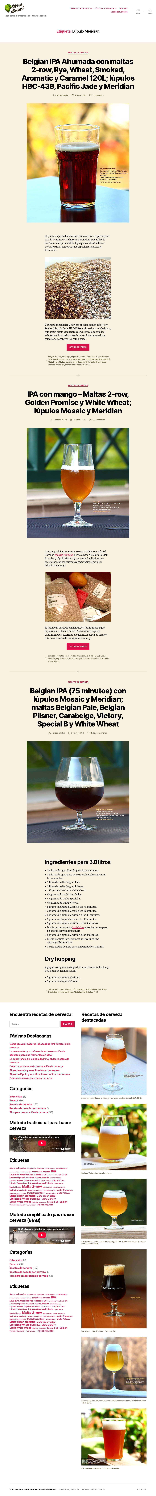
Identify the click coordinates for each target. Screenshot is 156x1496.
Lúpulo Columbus (18, 1183)
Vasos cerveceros (119, 12)
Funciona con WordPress (93, 1489)
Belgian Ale (31, 1168)
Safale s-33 (86, 365)
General (14, 1100)
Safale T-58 (93, 992)
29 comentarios (98, 420)
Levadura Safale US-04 (58, 1175)
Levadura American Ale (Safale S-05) (84, 656)
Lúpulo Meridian (78, 356)
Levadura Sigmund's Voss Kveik (21, 1178)
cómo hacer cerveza (41, 1172)
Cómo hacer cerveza (104, 8)
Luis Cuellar (63, 95)
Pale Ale (35, 1202)
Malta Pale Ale (63, 1193)
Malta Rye (60, 365)
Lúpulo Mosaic (62, 658)
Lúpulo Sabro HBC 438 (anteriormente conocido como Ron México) (81, 359)
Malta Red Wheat (19, 1198)
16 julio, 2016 (80, 95)
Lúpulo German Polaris (40, 1183)
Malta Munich (51, 1193)
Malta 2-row (53, 362)
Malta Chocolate (65, 1190)
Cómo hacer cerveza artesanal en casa (36, 1489)
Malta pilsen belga (65, 992)
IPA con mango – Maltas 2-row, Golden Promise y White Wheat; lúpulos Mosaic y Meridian (78, 402)
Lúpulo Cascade (16, 1181)
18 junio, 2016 (79, 420)
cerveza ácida (26, 1172)
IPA (60, 356)
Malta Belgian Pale (93, 989)
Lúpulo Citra (58, 1180)
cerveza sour (61, 1168)
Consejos (123, 8)
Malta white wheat (73, 365)
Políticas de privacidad (69, 1489)
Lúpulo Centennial (32, 1180)
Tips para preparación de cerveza (28, 1112)
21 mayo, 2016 (77, 733)
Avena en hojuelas (17, 1168)
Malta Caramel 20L (59, 1187)
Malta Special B (80, 992)
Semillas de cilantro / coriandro (22, 1205)
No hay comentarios (98, 733)
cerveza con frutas (56, 656)
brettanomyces (50, 1168)
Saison (63, 1201)
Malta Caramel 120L (81, 362)
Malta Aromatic (65, 362)
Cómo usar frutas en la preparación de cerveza (36, 1066)
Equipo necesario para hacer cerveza (30, 1078)
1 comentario (98, 95)
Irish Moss (78, 927)
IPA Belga (66, 356)
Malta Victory (49, 1199)
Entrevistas (15, 1096)
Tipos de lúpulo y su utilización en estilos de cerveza (39, 1074)
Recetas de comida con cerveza (27, 1108)
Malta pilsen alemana (22, 1195)
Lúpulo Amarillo (42, 1178)
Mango (57, 661)
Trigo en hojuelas (44, 1205)
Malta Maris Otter (35, 1193)
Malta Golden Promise (89, 658)
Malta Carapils (49, 1190)
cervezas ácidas (14, 1172)
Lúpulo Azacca (55, 1178)
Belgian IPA (53, 356)
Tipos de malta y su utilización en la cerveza (34, 1070)
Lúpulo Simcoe (15, 1187)
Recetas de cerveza (80, 8)
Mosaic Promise (64, 555)
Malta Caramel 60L (18, 1190)
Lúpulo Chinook (46, 1180)
